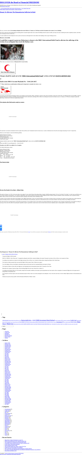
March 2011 (7, 370)
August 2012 (7, 352)
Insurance (6, 417)
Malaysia (10, 324)
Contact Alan (7, 332)
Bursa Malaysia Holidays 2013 (11, 450)
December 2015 (8, 345)
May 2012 (7, 355)
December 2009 (8, 386)
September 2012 (8, 351)
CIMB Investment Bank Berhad (45, 320)
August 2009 (7, 391)
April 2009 (7, 395)
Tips (5, 432)
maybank (35, 323)
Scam (6, 428)
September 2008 (8, 401)
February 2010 (7, 384)
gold (25, 322)
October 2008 (7, 400)
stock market (7, 430)
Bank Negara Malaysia (15, 320)
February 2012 (7, 358)
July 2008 (7, 404)
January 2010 (7, 385)
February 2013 (7, 347)
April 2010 (7, 382)
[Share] (41, 230)
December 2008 (8, 398)
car (31, 320)
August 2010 (7, 378)
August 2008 (7, 403)
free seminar (22, 322)
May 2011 (7, 368)
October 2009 (7, 389)
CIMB (33, 320)
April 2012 (7, 356)
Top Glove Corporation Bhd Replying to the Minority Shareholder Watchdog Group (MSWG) (23, 449)
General (6, 414)
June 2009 (7, 393)
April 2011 (7, 369)
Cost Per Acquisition (58, 320)
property (6, 427)
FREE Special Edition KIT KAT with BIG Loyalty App (15, 441)
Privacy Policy (7, 336)
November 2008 (8, 399)
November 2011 (8, 362)
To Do (29, 231)
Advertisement (5, 320)
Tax (5, 431)
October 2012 (7, 350)
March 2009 (7, 396)
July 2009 (7, 392)
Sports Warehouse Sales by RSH (11, 445)
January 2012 (7, 360)
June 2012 (7, 354)
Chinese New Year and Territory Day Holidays (14, 447)
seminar (66, 323)
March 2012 (7, 357)
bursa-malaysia (26, 320)
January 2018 (7, 342)
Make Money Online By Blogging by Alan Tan (14, 440)
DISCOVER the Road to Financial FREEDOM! (19, 2)
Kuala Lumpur (74, 322)
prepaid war (7, 426)
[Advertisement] (7, 21)
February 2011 (7, 371)
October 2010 (7, 376)
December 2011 (8, 361)
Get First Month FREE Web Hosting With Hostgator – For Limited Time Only (15, 8)
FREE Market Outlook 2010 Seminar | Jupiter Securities (10, 9)
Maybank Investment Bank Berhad (43, 323)
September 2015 (8, 346)
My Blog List (7, 334)
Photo (6, 425)
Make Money (7, 420)
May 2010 (7, 381)
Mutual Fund (7, 423)
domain (9, 322)
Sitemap (6, 337)
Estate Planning (8, 413)
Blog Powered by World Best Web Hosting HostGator (10, 454)
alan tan (10, 320)
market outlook (27, 324)
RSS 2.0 (49, 231)
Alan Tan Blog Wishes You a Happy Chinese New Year (15, 446)
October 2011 (7, 363)
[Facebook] (41, 226)
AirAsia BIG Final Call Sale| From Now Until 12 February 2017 (17, 443)
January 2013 (7, 348)
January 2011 (7, 372)
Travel (6, 434)
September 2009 (8, 390)
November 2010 (8, 375)
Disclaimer (7, 333)
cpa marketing (68, 320)
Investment (59, 322)
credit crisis (7, 411)
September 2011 (8, 364)
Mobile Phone (7, 422)
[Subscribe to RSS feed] (4, 6)
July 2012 (7, 353)
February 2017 (7, 343)
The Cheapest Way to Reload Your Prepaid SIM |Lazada (15, 442)
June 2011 (7, 367)
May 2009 (7, 394)
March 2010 (7, 383)
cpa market (64, 320)
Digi (6, 322)
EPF (5, 412)
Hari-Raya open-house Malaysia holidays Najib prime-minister (35, 322)
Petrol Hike (7, 424)
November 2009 (8, 387)
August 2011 (7, 365)
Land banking (7, 419)
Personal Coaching (8, 335)
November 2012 (8, 349)
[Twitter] (41, 228)
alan (3, 254)
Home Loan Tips (8, 415)
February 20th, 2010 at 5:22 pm (11, 254)
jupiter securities (68, 322)
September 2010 (8, 377)
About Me (7, 331)
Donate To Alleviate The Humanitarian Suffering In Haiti (17, 12)
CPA (62, 320)
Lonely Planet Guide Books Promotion (12, 444)
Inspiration (7, 416)
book (20, 320)
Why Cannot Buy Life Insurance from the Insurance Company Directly (18, 448)
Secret (6, 429)
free (18, 322)
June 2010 (7, 380)
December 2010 (8, 374)
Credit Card (73, 320)
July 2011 (6, 366)
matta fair (32, 323)
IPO (63, 322)
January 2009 (7, 397)
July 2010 (7, 379)
